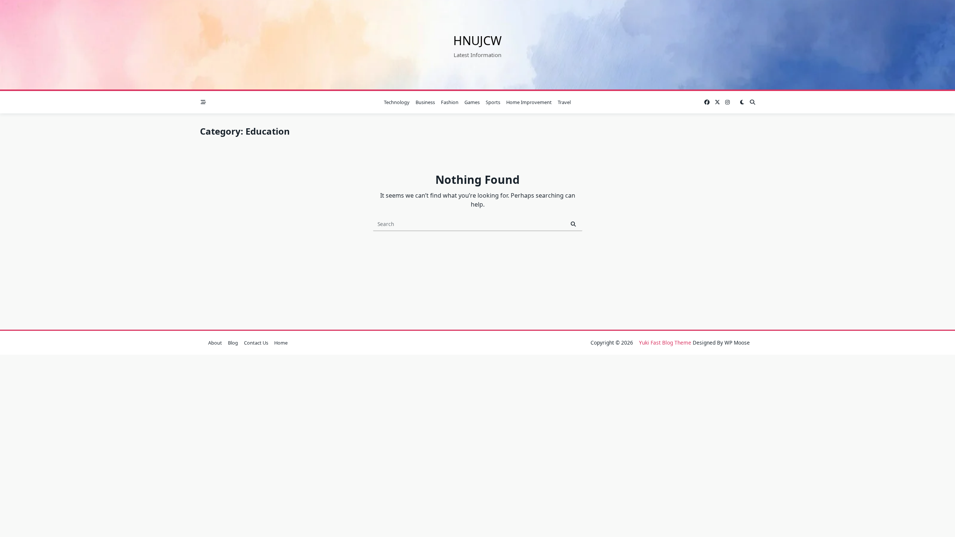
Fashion (449, 102)
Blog (233, 343)
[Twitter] (717, 102)
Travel (564, 102)
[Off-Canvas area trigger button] (203, 102)
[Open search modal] (752, 102)
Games (472, 102)
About (215, 343)
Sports (493, 102)
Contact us (256, 343)
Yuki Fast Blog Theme (665, 342)
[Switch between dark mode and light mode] (742, 102)
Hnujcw (477, 40)
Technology (397, 102)
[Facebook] (707, 102)
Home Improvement (529, 102)
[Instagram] (727, 102)
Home (281, 343)
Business (425, 102)
